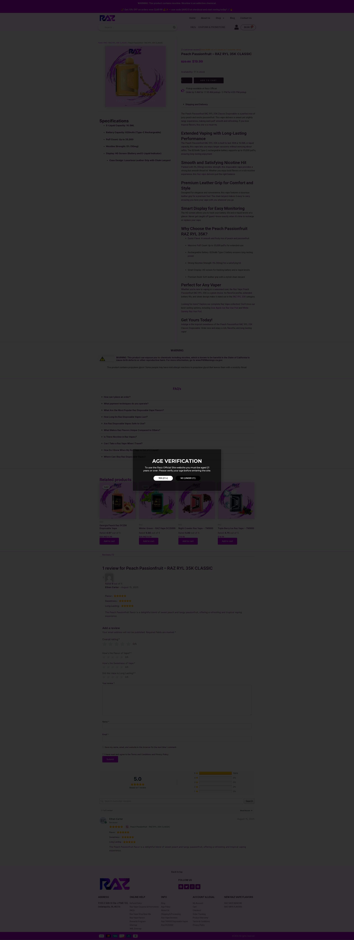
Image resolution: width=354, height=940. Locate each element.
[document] (177, 470)
